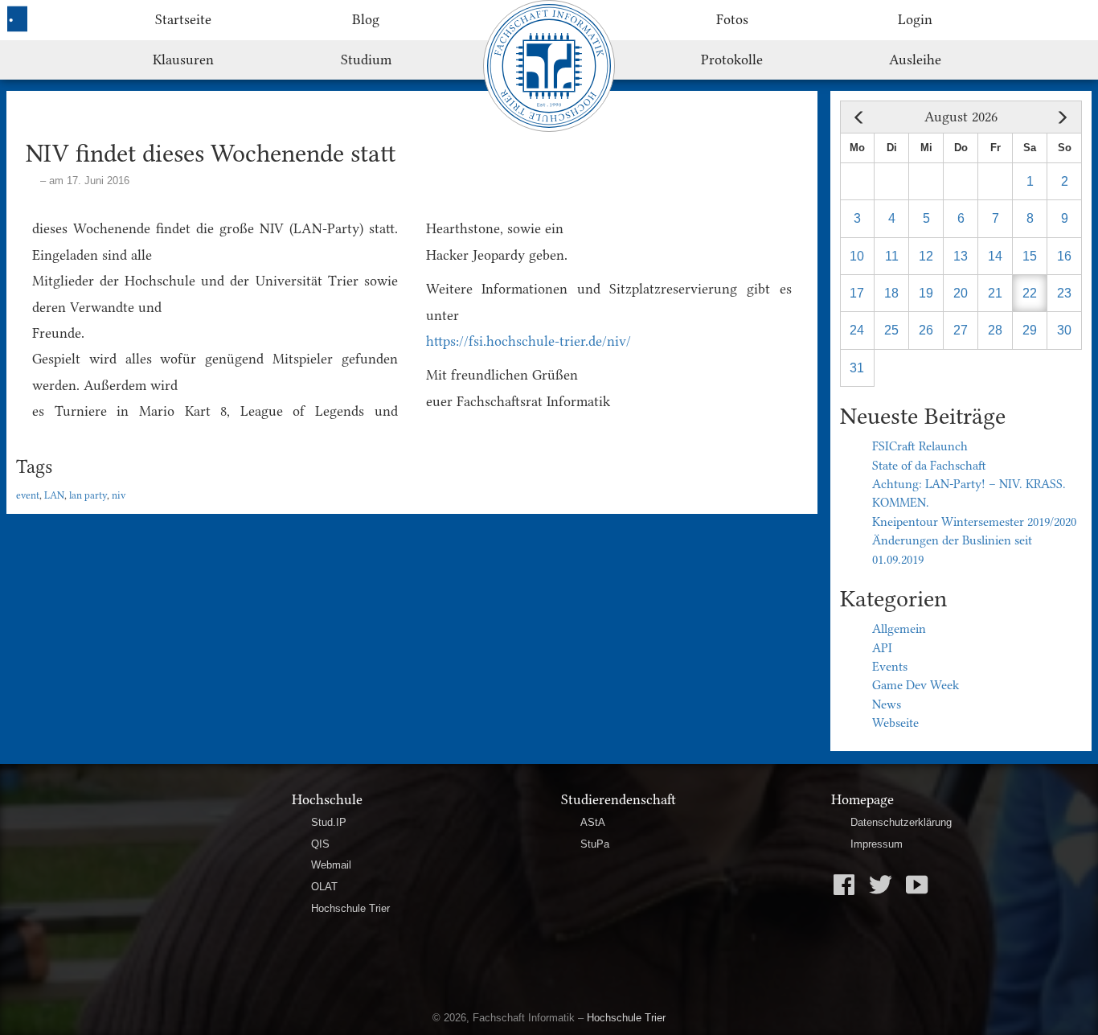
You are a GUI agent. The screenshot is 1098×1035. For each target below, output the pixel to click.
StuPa (594, 844)
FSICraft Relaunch (920, 446)
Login (915, 19)
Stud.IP (328, 822)
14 (995, 256)
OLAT (324, 887)
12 (926, 256)
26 (926, 330)
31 (857, 368)
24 (857, 330)
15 (1029, 256)
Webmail (331, 865)
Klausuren (183, 59)
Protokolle (732, 59)
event (27, 495)
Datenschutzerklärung (901, 822)
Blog (365, 19)
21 (995, 293)
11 (892, 256)
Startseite (183, 19)
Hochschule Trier (350, 908)
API (882, 648)
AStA (592, 822)
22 (1029, 293)
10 (857, 256)
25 (891, 330)
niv (118, 495)
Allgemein (899, 629)
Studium (366, 59)
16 (1064, 256)
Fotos (732, 19)
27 (960, 330)
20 (960, 293)
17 (857, 293)
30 (1064, 330)
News (886, 704)
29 (1029, 330)
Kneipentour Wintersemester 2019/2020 (974, 522)
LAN (54, 495)
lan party (88, 495)
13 (960, 256)
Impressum (876, 844)
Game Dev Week (915, 685)
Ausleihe (915, 59)
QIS (320, 844)
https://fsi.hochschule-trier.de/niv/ (528, 341)
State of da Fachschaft (929, 465)
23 (1064, 293)
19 (926, 293)
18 (891, 293)
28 (995, 330)
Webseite (895, 723)
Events (889, 666)
